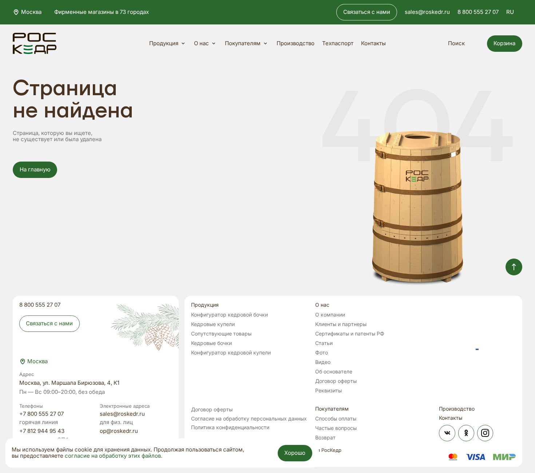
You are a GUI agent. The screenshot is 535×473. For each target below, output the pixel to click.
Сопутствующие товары (221, 333)
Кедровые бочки (211, 343)
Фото (321, 352)
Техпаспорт (337, 43)
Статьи (324, 343)
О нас (201, 43)
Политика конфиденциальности (230, 427)
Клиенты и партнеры (340, 324)
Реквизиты (328, 390)
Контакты (373, 43)
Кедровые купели (213, 324)
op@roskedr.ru (119, 431)
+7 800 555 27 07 (41, 414)
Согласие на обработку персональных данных (249, 418)
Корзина (504, 43)
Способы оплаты (335, 418)
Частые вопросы (336, 428)
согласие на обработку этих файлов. (113, 456)
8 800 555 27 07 (478, 12)
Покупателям (243, 43)
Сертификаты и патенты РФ (349, 333)
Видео (322, 362)
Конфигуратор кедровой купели (231, 352)
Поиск (456, 43)
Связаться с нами (366, 12)
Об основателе (333, 371)
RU (510, 12)
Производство (295, 43)
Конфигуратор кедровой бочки (229, 314)
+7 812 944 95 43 (41, 431)
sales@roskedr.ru (427, 12)
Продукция (163, 43)
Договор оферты (336, 381)
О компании (330, 314)
